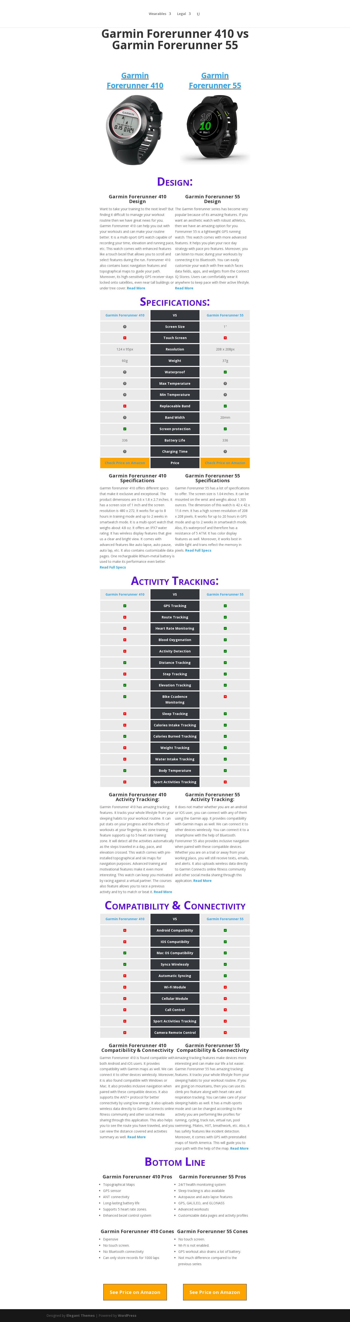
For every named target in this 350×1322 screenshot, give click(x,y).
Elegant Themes (80, 1315)
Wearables (157, 14)
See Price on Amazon (135, 1292)
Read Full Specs (113, 567)
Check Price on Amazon (125, 463)
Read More (136, 288)
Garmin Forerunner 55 (215, 80)
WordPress (127, 1315)
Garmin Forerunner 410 (135, 80)
